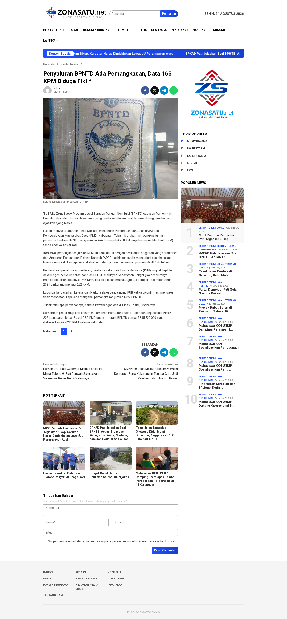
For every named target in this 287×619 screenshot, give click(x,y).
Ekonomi (222, 246)
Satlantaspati (197, 155)
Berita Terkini (207, 228)
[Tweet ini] (154, 90)
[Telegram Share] (164, 90)
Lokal (220, 228)
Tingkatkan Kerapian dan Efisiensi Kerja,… (217, 385)
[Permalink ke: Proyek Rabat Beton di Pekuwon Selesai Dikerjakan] (111, 458)
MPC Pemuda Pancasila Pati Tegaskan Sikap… (216, 237)
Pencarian (169, 14)
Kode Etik (114, 572)
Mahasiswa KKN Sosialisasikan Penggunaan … (219, 347)
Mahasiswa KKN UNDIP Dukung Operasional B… (216, 404)
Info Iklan (115, 584)
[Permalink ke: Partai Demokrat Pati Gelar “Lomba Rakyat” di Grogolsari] (64, 458)
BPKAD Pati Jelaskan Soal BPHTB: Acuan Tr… (218, 255)
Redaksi (81, 572)
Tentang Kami (53, 594)
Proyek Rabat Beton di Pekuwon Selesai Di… (215, 309)
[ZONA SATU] (76, 13)
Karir (47, 578)
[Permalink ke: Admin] (47, 90)
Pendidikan (206, 322)
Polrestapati (196, 148)
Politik (203, 285)
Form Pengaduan (56, 584)
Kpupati (192, 163)
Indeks (48, 572)
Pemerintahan (207, 249)
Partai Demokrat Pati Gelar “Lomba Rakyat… (218, 291)
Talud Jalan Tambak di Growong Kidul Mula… (215, 273)
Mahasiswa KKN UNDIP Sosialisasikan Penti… (215, 367)
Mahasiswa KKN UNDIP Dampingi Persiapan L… (216, 327)
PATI (190, 170)
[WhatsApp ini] (173, 90)
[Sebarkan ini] (145, 90)
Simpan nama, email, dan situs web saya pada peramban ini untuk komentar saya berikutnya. (111, 541)
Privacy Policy (86, 578)
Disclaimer (116, 578)
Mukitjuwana (197, 141)
